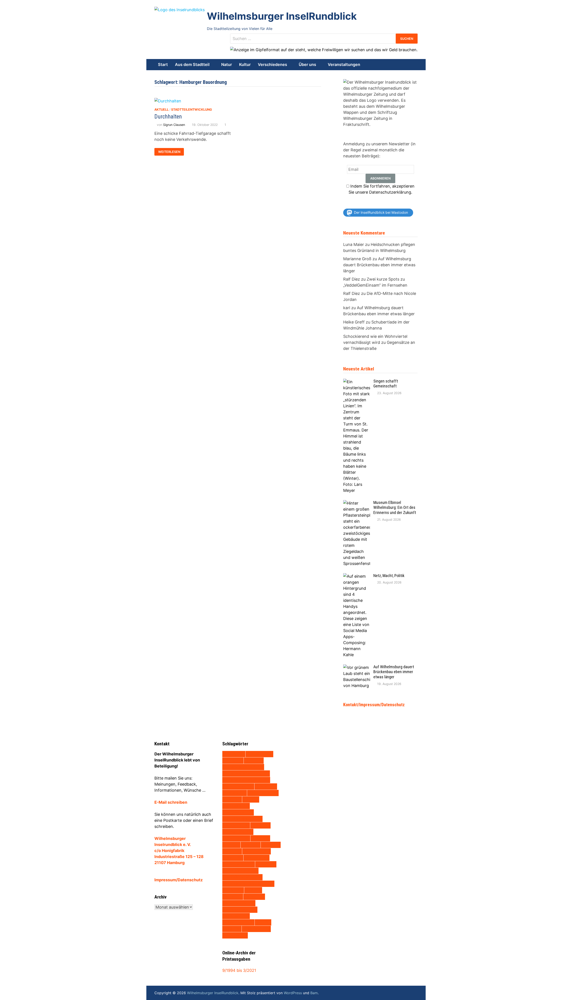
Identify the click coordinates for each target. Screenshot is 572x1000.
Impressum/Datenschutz (178, 879)
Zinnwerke (235, 935)
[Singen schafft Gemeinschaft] (356, 381)
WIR (263, 922)
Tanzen (233, 890)
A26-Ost (234, 754)
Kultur (245, 64)
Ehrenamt (235, 793)
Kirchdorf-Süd (238, 831)
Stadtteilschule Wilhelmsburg (248, 883)
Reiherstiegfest (239, 864)
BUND (253, 760)
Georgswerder (238, 812)
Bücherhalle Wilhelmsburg (246, 773)
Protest (233, 857)
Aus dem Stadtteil (192, 64)
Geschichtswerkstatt (242, 818)
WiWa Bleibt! (256, 928)
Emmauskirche (262, 793)
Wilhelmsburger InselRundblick (282, 16)
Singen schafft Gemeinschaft (385, 384)
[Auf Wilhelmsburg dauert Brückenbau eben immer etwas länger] (356, 667)
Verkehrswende (239, 903)
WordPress (293, 993)
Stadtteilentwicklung (191, 109)
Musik (270, 844)
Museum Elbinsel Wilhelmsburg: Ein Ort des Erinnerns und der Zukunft (394, 507)
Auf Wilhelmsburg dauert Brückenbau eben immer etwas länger (379, 264)
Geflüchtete (236, 806)
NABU (232, 851)
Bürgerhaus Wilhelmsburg (246, 780)
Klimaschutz (236, 838)
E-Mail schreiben (170, 802)
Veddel (233, 896)
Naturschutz (256, 851)
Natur (226, 64)
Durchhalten (168, 116)
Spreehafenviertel (240, 870)
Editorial (266, 786)
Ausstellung (259, 754)
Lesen (250, 844)
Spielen (265, 864)
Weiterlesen (169, 151)
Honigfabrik (236, 825)
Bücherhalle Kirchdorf (243, 767)
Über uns (307, 64)
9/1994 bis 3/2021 (239, 970)
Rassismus (256, 857)
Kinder (260, 825)
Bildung (233, 760)
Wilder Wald (236, 916)
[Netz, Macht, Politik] (356, 576)
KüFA (231, 844)
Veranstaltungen (344, 64)
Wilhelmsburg (238, 922)
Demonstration (238, 786)
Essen (232, 799)
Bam (314, 993)
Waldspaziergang (240, 909)
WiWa (232, 928)
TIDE (253, 890)
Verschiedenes (272, 64)
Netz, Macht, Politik (388, 575)
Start (163, 64)
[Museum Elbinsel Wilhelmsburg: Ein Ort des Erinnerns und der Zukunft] (356, 503)
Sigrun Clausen (174, 125)
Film (250, 799)
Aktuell (161, 109)
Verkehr (254, 896)
